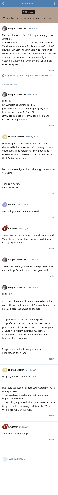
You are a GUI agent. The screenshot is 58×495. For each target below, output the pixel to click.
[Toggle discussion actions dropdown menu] (55, 3)
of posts (28, 3)
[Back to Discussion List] (3, 3)
